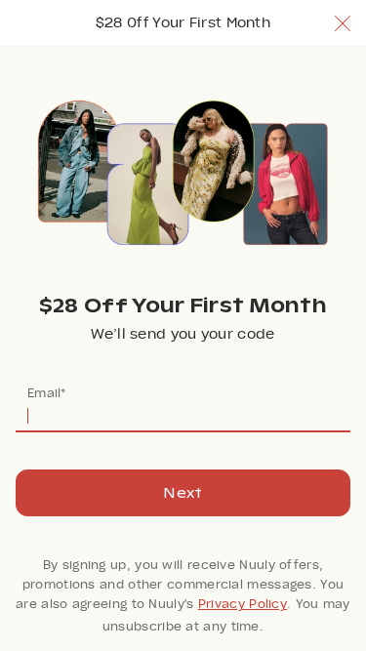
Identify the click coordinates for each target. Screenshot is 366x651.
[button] (342, 23)
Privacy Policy (242, 604)
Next (182, 493)
